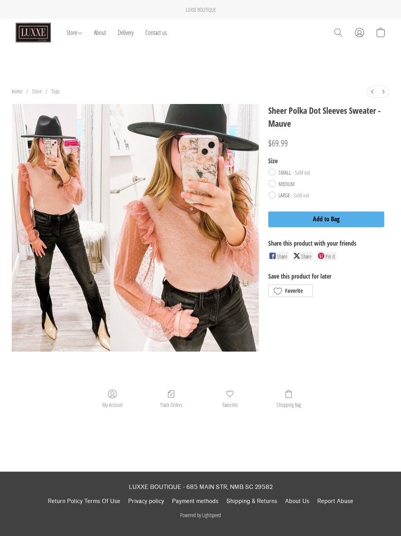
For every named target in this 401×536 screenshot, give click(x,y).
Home (17, 91)
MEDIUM (286, 184)
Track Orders (171, 404)
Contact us (156, 32)
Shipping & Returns (251, 501)
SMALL (294, 172)
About (100, 32)
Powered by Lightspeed (200, 515)
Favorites (230, 404)
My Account (112, 404)
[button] (33, 32)
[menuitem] (372, 91)
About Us (297, 501)
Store (72, 32)
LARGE (293, 195)
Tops (55, 91)
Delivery (126, 32)
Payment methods (195, 501)
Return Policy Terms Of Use (84, 501)
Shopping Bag (288, 404)
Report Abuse (335, 501)
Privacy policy (146, 501)
